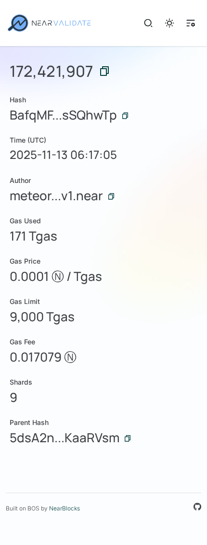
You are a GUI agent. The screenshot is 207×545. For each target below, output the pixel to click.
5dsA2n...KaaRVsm (64, 437)
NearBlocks (64, 508)
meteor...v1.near (56, 195)
